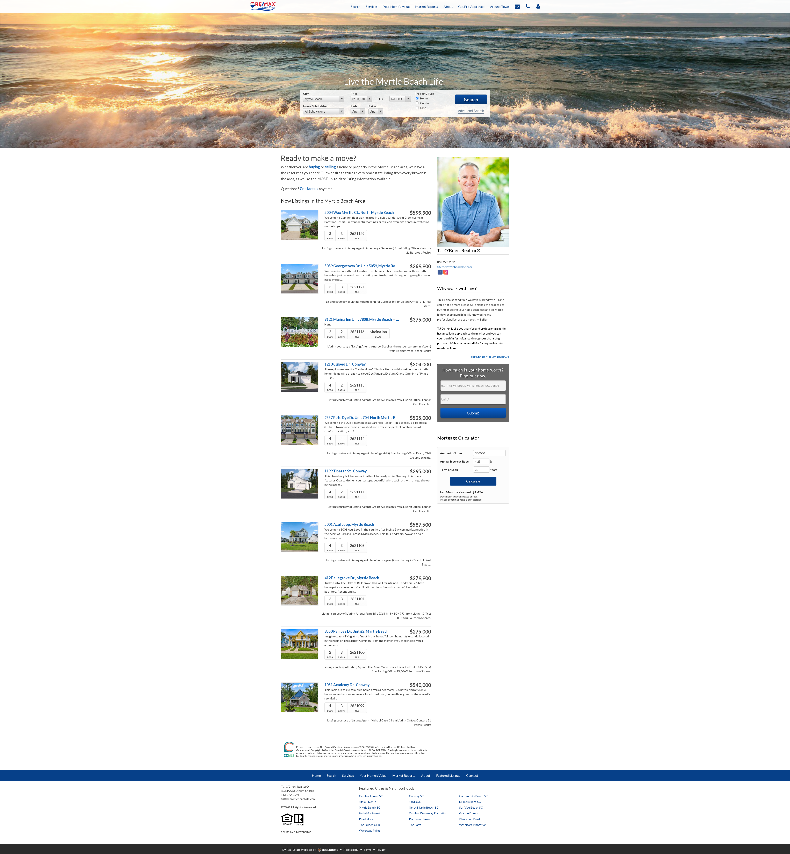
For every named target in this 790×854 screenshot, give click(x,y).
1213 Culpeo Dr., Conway (345, 364)
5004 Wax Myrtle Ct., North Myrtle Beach (359, 212)
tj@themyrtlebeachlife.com (454, 267)
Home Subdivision (315, 106)
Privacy (381, 849)
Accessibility (351, 849)
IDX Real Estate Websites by (299, 849)
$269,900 (420, 266)
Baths (372, 106)
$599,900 (420, 212)
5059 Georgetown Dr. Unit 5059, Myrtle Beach (361, 266)
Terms (367, 849)
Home (423, 98)
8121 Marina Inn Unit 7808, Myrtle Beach (361, 319)
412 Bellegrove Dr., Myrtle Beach (351, 578)
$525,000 (420, 417)
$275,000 (420, 631)
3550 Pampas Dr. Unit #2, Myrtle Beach (356, 631)
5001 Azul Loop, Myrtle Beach (349, 524)
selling (330, 167)
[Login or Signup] (538, 6)
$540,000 (420, 685)
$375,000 (420, 319)
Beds (354, 106)
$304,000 (420, 364)
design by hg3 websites (296, 831)
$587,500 (420, 524)
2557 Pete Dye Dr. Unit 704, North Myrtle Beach (361, 417)
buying (314, 167)
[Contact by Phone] (528, 6)
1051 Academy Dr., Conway (347, 685)
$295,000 (420, 471)
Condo (424, 103)
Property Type (424, 93)
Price (354, 93)
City (306, 93)
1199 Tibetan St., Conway (345, 471)
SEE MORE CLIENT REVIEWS (490, 357)
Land (422, 108)
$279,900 (420, 578)
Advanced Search (471, 110)
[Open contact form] (517, 6)
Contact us (309, 188)
